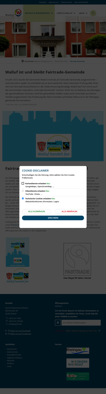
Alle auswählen (36, 211)
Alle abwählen (69, 211)
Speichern (53, 218)
